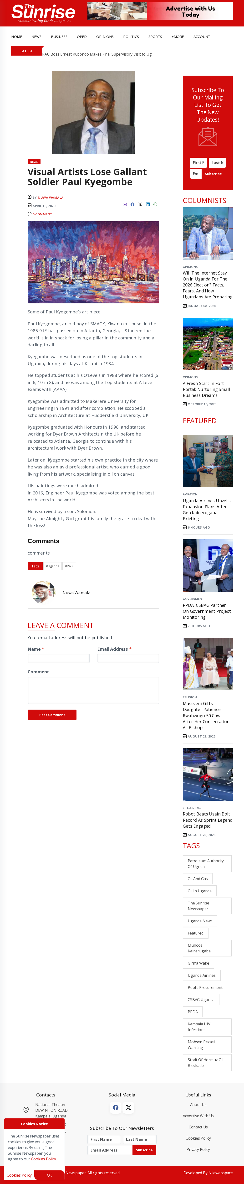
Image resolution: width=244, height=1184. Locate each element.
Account (201, 36)
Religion (190, 697)
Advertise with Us (198, 1115)
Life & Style (192, 807)
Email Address (114, 649)
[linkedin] (148, 204)
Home (16, 36)
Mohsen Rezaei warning (201, 1044)
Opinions (190, 267)
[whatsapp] (155, 204)
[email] (125, 204)
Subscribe (213, 173)
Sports (155, 36)
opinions (105, 36)
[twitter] (140, 204)
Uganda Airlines (202, 975)
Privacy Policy (198, 1149)
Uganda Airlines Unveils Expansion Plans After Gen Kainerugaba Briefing (207, 510)
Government (193, 599)
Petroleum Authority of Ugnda (206, 863)
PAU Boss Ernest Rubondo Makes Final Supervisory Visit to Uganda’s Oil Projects (113, 54)
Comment (38, 672)
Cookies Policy (198, 1138)
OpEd (82, 36)
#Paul (69, 566)
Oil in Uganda (200, 890)
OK (49, 1175)
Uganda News (200, 921)
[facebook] (132, 204)
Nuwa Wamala (51, 197)
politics (131, 36)
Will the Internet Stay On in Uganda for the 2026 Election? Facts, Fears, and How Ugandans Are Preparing (208, 285)
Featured (195, 933)
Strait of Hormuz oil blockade (205, 1062)
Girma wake (198, 963)
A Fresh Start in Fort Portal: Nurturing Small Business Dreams (206, 389)
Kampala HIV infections (199, 1026)
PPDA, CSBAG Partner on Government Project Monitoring (207, 611)
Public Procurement (205, 987)
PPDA (193, 1011)
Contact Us (198, 1127)
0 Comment (42, 214)
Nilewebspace (220, 1172)
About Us (198, 1104)
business (59, 36)
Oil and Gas (198, 878)
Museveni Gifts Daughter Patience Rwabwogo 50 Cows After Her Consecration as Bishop (206, 715)
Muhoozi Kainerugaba (199, 948)
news (36, 36)
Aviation (190, 494)
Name (36, 649)
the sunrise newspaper (198, 905)
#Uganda (52, 566)
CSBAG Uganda (201, 999)
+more (178, 36)
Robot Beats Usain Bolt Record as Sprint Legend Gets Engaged (208, 820)
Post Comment (52, 714)
